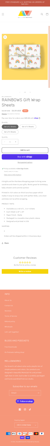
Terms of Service (11, 316)
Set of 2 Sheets (10, 127)
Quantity (5, 137)
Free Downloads (11, 347)
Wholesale (8, 327)
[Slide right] (30, 92)
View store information (12, 175)
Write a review (25, 271)
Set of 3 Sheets (28, 127)
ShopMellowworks (21, 442)
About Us (8, 300)
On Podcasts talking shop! (14, 352)
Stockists (8, 311)
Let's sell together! (12, 332)
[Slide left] (19, 92)
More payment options (25, 162)
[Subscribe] (38, 393)
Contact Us (9, 305)
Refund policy (10, 321)
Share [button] (6, 243)
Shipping (4, 114)
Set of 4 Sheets (10, 132)
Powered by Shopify (33, 442)
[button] (2, 14)
